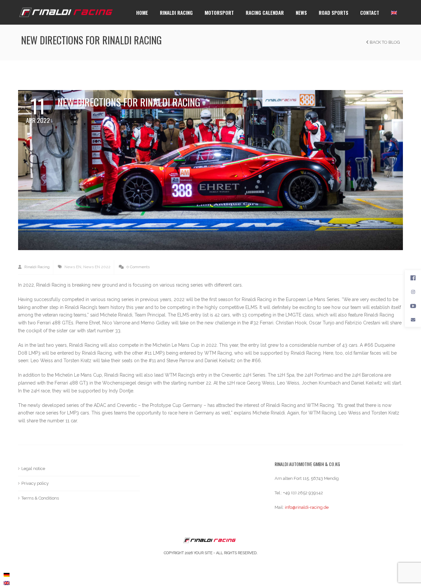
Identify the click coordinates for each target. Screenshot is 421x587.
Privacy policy (35, 483)
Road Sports (333, 12)
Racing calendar (265, 12)
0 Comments (137, 267)
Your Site (203, 553)
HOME (142, 12)
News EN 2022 (97, 267)
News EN (72, 267)
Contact (369, 12)
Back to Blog (384, 42)
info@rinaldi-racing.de (307, 507)
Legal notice (33, 468)
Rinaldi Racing (176, 12)
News (301, 12)
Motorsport (219, 12)
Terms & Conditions (40, 498)
